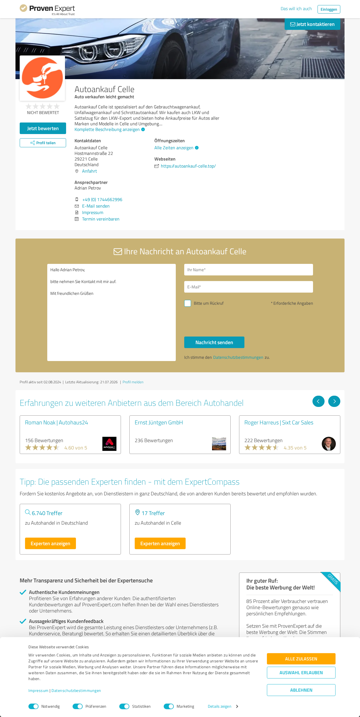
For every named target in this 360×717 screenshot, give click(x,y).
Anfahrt (89, 171)
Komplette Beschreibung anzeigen (107, 129)
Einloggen (329, 9)
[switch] (78, 706)
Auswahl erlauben (301, 672)
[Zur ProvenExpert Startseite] (47, 10)
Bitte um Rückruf (209, 303)
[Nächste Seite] (334, 401)
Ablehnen (301, 690)
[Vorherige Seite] (318, 401)
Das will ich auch (296, 8)
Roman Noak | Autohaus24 (56, 422)
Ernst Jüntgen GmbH (159, 422)
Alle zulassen (301, 659)
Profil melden (133, 381)
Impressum (38, 690)
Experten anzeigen (50, 543)
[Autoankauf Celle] (42, 78)
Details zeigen (219, 706)
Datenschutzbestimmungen (76, 690)
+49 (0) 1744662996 (102, 199)
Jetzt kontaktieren (315, 24)
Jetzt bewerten (43, 128)
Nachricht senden (214, 342)
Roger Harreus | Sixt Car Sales (278, 422)
